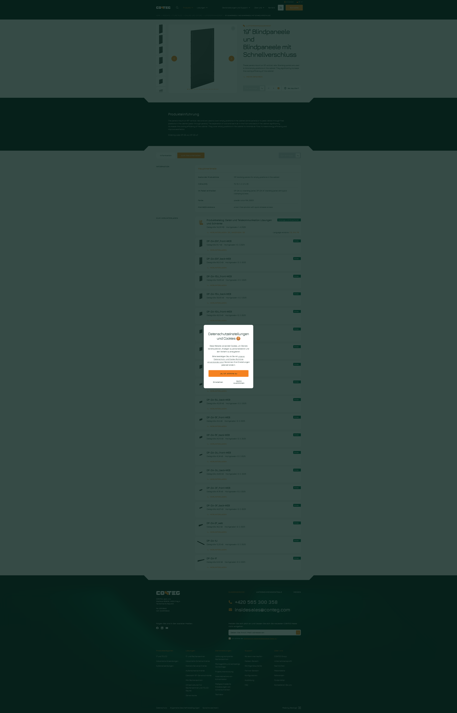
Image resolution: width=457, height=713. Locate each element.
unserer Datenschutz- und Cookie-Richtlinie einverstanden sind (226, 359)
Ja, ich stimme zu (228, 373)
